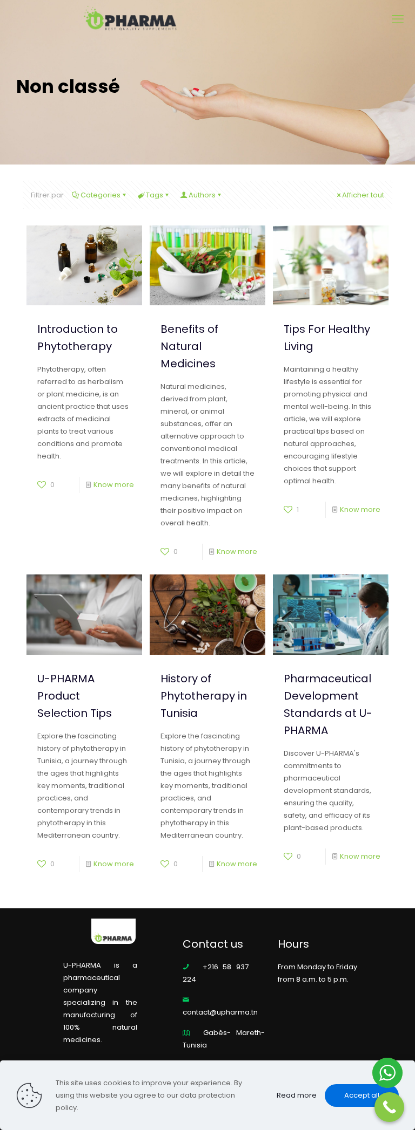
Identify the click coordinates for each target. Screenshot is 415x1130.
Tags (154, 195)
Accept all (361, 1095)
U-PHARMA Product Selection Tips (74, 696)
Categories (101, 195)
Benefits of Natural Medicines (189, 346)
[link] (113, 930)
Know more (113, 485)
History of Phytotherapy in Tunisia (203, 696)
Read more (297, 1095)
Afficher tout (363, 195)
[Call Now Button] (389, 1107)
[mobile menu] (398, 19)
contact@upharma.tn (220, 1012)
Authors (202, 195)
